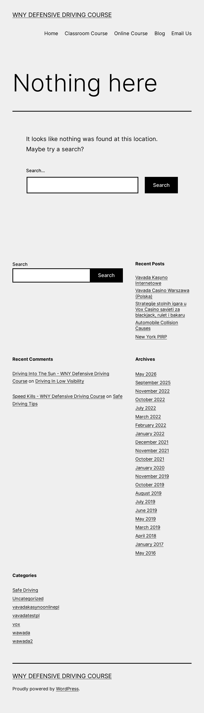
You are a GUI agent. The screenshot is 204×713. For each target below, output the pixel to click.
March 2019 (147, 527)
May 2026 (145, 374)
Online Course (131, 33)
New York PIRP (151, 336)
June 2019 (146, 510)
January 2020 (149, 467)
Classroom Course (86, 33)
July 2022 (145, 408)
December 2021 (151, 442)
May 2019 (145, 518)
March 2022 (148, 416)
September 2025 (153, 382)
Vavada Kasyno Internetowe (151, 280)
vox (16, 624)
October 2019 (149, 484)
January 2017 (149, 544)
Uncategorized (28, 598)
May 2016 (145, 553)
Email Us (181, 33)
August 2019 (148, 493)
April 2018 (145, 535)
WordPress (67, 688)
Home (51, 33)
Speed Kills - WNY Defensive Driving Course (58, 396)
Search (20, 264)
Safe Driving (25, 590)
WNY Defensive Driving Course (62, 14)
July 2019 (145, 501)
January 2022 (149, 433)
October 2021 (149, 459)
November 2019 (152, 476)
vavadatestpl (26, 615)
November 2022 (152, 391)
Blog (159, 33)
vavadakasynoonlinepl (35, 607)
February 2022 (150, 425)
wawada (21, 632)
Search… (35, 170)
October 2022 (150, 399)
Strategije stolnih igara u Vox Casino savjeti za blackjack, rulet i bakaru (160, 309)
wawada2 (22, 641)
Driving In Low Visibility (59, 381)
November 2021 (152, 450)
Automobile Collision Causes (156, 325)
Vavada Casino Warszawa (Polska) (162, 293)
